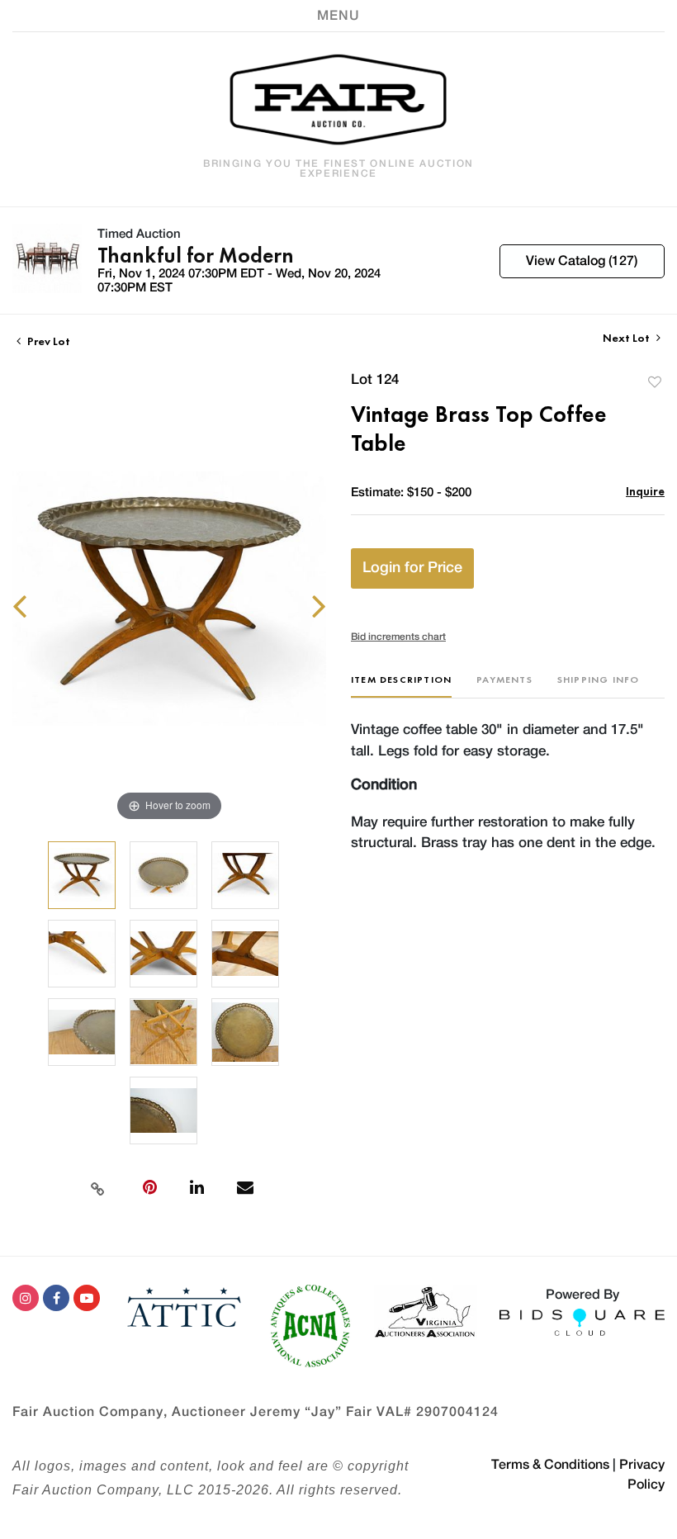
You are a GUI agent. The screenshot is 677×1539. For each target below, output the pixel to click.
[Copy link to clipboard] (97, 1187)
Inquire (645, 491)
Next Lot (627, 338)
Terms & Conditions (550, 1464)
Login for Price (412, 568)
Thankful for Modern (195, 255)
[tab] (401, 686)
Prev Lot (47, 341)
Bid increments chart (398, 637)
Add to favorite (655, 381)
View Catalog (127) (581, 261)
